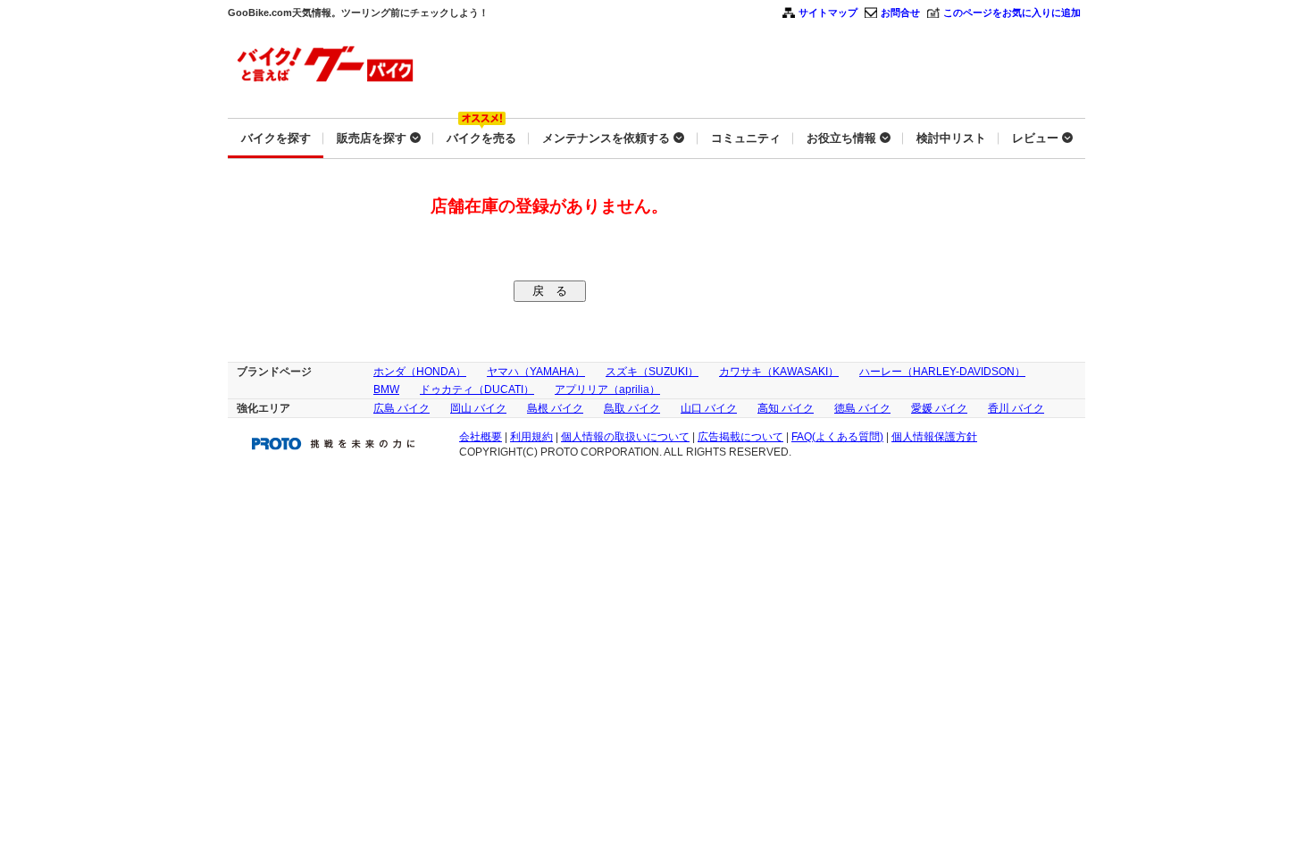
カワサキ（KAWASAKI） (779, 371)
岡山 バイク (478, 408)
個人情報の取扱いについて (625, 437)
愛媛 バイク (939, 408)
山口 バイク (709, 408)
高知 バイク (785, 408)
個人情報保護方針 (934, 437)
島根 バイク (555, 408)
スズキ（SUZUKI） (652, 371)
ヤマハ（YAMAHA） (536, 371)
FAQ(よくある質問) (837, 437)
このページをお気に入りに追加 (1012, 12)
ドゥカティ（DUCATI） (477, 389)
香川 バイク (1016, 408)
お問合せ (900, 12)
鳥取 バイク (632, 408)
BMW (386, 389)
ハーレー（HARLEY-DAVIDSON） (942, 371)
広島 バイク (401, 408)
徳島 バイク (862, 408)
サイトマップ (828, 12)
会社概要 (480, 437)
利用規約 (531, 437)
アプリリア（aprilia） (607, 389)
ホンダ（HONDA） (419, 371)
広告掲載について (740, 437)
